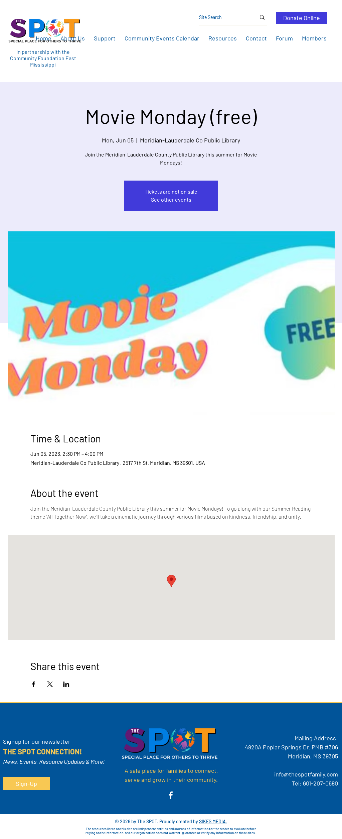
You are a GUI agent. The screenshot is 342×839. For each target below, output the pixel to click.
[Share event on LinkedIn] (66, 684)
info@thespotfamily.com (306, 774)
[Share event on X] (50, 684)
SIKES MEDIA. (213, 821)
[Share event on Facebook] (33, 684)
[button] (72, 38)
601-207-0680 (320, 783)
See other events (171, 199)
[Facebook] (171, 795)
